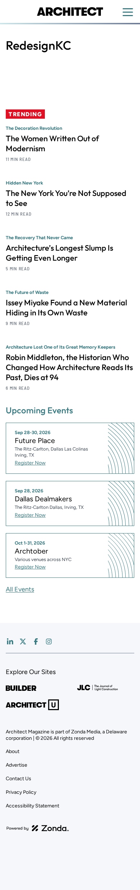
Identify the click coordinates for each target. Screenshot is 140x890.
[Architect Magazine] (70, 11)
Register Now (30, 463)
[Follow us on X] (23, 641)
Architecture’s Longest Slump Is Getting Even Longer (59, 253)
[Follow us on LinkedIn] (10, 641)
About (12, 751)
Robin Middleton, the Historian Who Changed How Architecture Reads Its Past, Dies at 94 (69, 367)
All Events (20, 589)
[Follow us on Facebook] (36, 641)
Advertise (16, 765)
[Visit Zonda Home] (38, 828)
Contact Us (18, 779)
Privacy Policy (21, 792)
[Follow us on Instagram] (49, 641)
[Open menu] (128, 12)
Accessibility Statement (32, 806)
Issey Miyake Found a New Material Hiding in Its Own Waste (66, 308)
